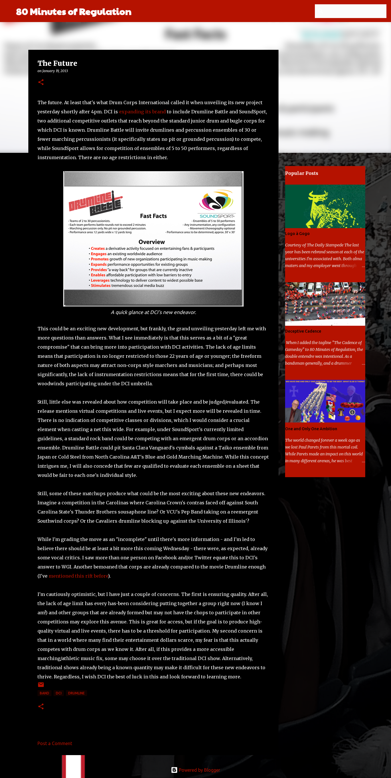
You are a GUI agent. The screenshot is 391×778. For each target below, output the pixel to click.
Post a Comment (54, 743)
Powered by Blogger (199, 770)
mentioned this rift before (78, 576)
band (44, 693)
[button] (40, 82)
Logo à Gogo (297, 233)
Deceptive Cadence (303, 331)
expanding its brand (142, 111)
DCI (59, 693)
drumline (76, 693)
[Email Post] (40, 687)
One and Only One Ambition (311, 428)
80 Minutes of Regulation (73, 11)
